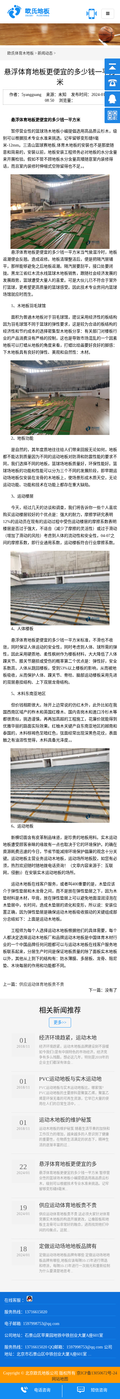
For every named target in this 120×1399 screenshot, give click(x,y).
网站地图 (60, 1379)
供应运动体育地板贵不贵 (41, 984)
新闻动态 (45, 53)
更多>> (60, 1022)
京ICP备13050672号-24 (97, 1373)
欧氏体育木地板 (20, 53)
